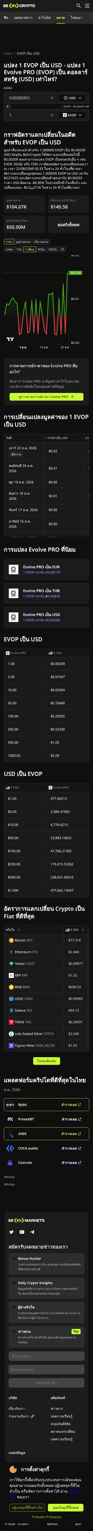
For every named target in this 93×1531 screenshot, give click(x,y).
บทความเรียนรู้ (61, 1416)
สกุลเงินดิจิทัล (61, 1423)
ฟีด (6, 17)
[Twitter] (11, 1232)
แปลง (8, 53)
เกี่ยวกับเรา (17, 1408)
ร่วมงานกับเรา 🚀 (22, 1416)
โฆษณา (76, 17)
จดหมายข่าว (23, 17)
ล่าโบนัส (44, 17)
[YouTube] (22, 1232)
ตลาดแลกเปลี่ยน (63, 1431)
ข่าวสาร (57, 1408)
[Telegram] (32, 1232)
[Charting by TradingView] (10, 339)
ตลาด (61, 17)
